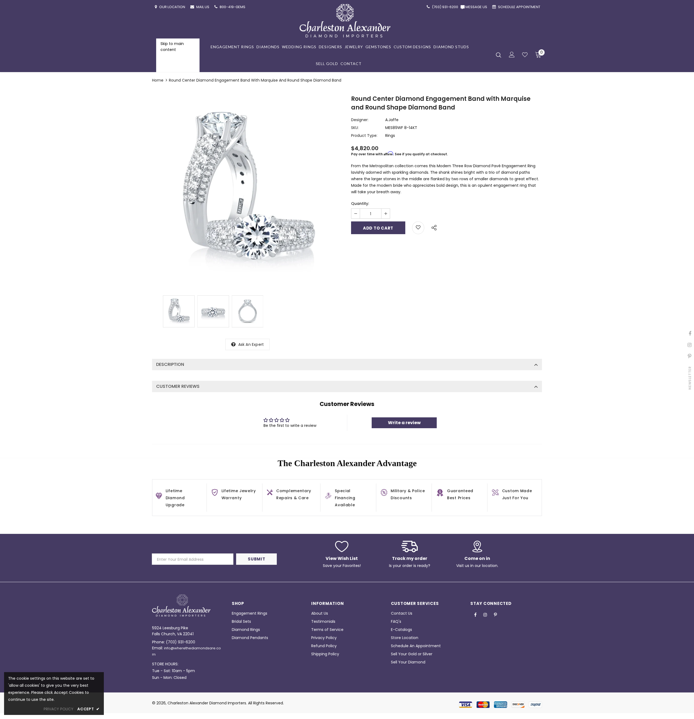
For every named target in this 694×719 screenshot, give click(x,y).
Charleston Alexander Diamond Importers (207, 703)
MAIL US (203, 6)
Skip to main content (172, 46)
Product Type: (364, 135)
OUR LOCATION (172, 6)
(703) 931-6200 (180, 642)
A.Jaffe (392, 119)
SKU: (355, 127)
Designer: (359, 119)
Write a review (404, 423)
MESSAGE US (477, 6)
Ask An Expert (251, 344)
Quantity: (360, 203)
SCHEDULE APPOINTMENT (519, 6)
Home (157, 80)
